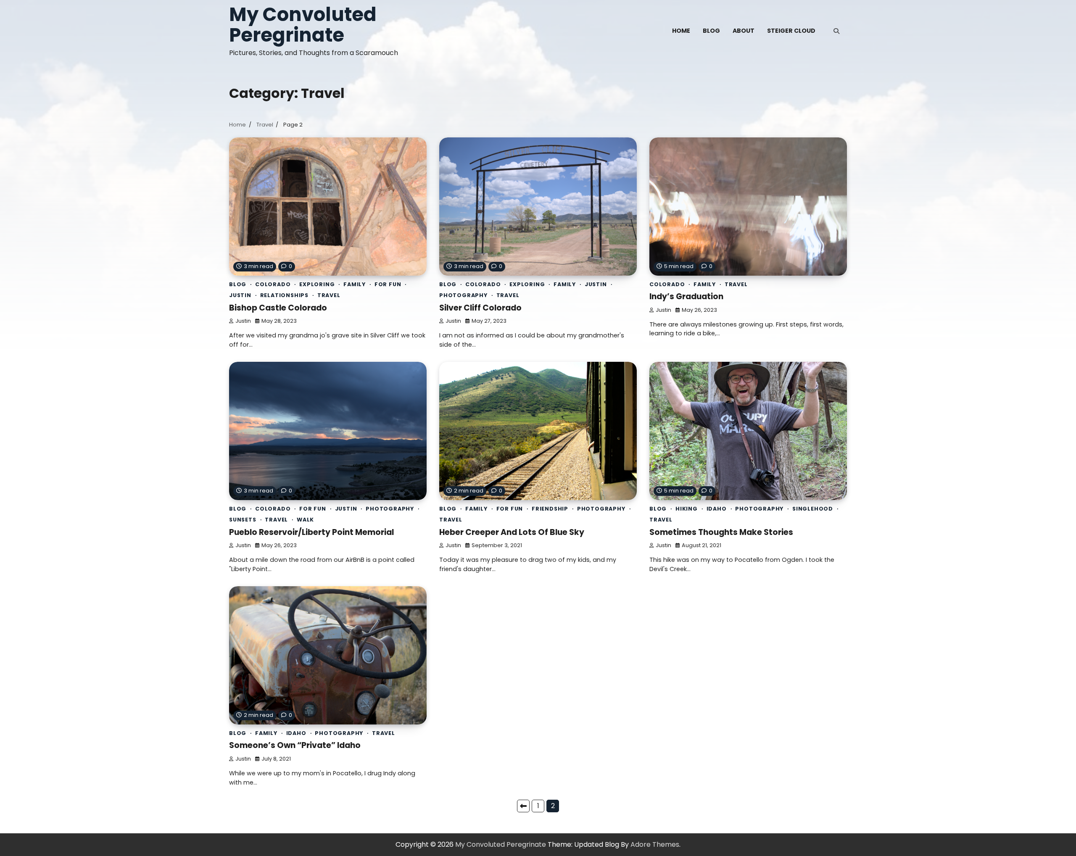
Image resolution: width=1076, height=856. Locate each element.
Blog (711, 30)
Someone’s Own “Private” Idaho (295, 745)
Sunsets (242, 519)
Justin (240, 295)
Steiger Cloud (791, 30)
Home (681, 30)
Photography (463, 295)
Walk (305, 519)
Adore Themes (654, 844)
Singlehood (812, 508)
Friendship (550, 508)
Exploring (317, 284)
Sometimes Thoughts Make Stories (721, 532)
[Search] (836, 31)
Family (354, 284)
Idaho (717, 508)
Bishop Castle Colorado (278, 307)
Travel (328, 295)
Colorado (272, 284)
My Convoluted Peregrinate (303, 24)
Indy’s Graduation (686, 296)
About (743, 30)
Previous (523, 806)
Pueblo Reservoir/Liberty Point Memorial (311, 532)
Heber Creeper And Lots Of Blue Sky (511, 532)
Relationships (284, 295)
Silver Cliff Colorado (480, 307)
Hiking (686, 508)
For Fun (387, 284)
